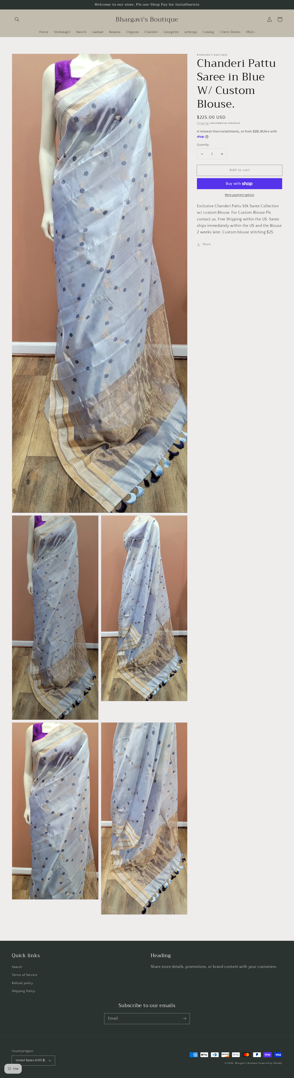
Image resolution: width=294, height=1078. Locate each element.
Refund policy (22, 983)
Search (17, 967)
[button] (17, 19)
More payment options (239, 194)
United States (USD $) (30, 1060)
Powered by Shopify (270, 1063)
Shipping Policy (23, 991)
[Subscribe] (184, 1018)
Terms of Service (24, 975)
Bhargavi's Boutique (246, 1063)
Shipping (203, 123)
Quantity (203, 145)
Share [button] (207, 244)
